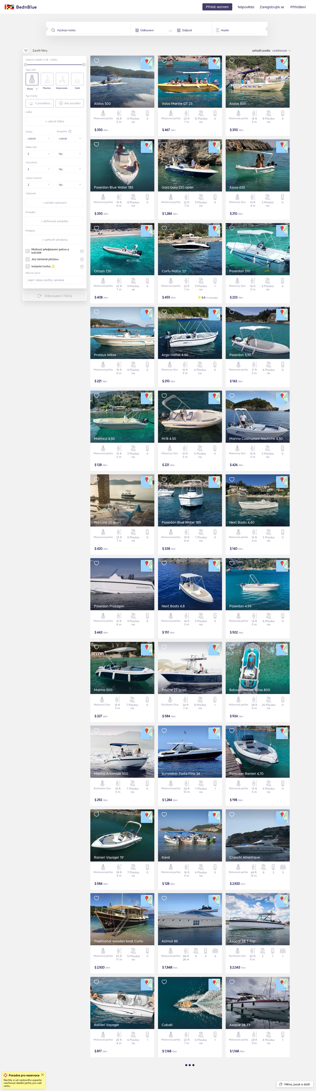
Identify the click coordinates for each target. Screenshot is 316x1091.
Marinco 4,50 (104, 438)
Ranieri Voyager (106, 1025)
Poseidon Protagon (109, 606)
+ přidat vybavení (55, 202)
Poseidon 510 (239, 271)
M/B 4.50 (169, 438)
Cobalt (167, 1025)
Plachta (46, 88)
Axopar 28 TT (240, 1025)
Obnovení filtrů (58, 296)
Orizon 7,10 (102, 271)
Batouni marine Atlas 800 (249, 690)
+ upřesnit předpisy (55, 239)
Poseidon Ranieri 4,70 (246, 773)
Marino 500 (103, 690)
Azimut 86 (170, 941)
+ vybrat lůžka (54, 121)
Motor (30, 88)
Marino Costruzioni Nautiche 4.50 (256, 438)
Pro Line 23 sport (107, 522)
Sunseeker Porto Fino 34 (181, 773)
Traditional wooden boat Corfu (118, 941)
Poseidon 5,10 (240, 355)
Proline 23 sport (174, 690)
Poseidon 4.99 (240, 606)
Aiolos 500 (102, 103)
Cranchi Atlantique (244, 857)
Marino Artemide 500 (111, 773)
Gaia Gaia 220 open (177, 187)
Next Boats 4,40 (241, 522)
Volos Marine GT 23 (177, 103)
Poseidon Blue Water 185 (113, 187)
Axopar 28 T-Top (242, 941)
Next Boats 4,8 (173, 606)
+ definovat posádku (54, 221)
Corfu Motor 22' (174, 271)
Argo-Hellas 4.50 (175, 355)
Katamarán (61, 88)
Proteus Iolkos (105, 355)
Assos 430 (237, 187)
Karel (166, 857)
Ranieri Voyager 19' (109, 857)
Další (77, 88)
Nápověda (246, 7)
